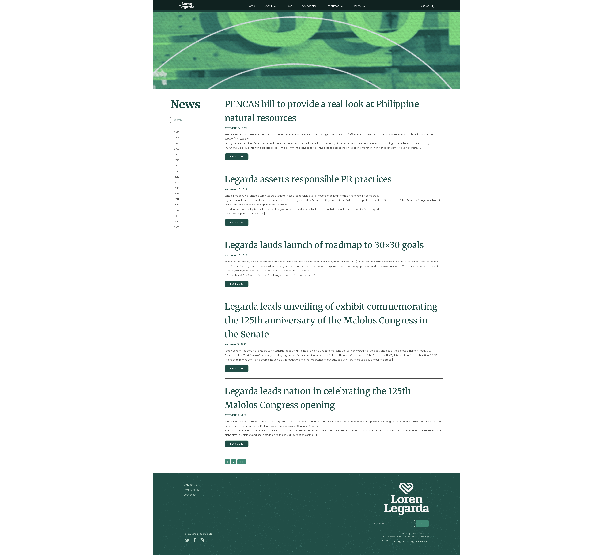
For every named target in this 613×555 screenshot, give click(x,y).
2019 (176, 171)
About (268, 6)
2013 (176, 204)
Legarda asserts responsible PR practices (308, 179)
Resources (332, 6)
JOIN (422, 523)
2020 (176, 165)
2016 (176, 188)
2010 (176, 221)
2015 (176, 193)
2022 (176, 154)
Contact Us (190, 485)
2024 (176, 143)
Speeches (189, 494)
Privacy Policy (191, 489)
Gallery (357, 6)
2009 (176, 227)
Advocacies (309, 6)
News (289, 6)
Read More (236, 156)
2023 (176, 148)
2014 (176, 199)
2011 (177, 215)
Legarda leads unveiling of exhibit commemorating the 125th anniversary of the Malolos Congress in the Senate (331, 320)
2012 (176, 210)
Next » (242, 461)
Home (251, 6)
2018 (176, 176)
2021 (176, 160)
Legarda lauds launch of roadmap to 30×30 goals (324, 245)
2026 (176, 132)
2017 (176, 182)
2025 (176, 137)
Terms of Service (417, 536)
